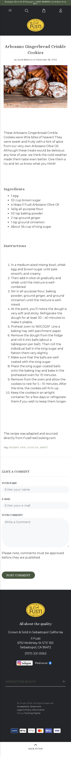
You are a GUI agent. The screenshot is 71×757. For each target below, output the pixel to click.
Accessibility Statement (29, 706)
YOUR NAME (9, 483)
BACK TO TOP (35, 748)
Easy (23, 447)
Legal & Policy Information (31, 709)
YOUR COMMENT (12, 515)
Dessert (14, 447)
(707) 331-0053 (35, 653)
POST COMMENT (18, 575)
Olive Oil (33, 447)
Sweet (44, 447)
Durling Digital (32, 713)
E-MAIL (6, 499)
